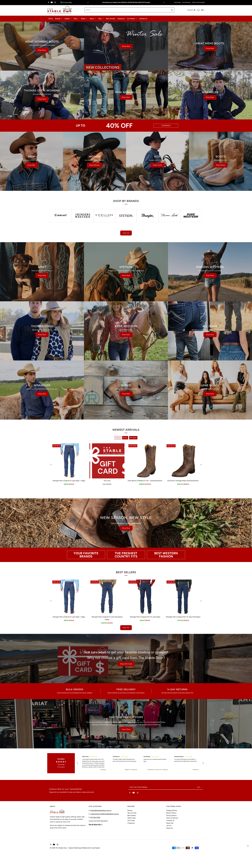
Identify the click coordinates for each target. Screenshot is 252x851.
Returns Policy (171, 813)
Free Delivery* (186, 2)
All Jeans (133, 438)
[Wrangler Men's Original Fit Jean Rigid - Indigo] (69, 461)
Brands (57, 19)
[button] (77, 763)
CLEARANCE (165, 125)
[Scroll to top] (248, 846)
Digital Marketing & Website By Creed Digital (84, 848)
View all (126, 233)
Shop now (42, 50)
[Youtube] (51, 3)
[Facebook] (48, 3)
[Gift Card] (107, 461)
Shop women (94, 165)
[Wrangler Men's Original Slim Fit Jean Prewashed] (183, 597)
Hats (99, 19)
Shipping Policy (171, 810)
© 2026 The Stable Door (58, 848)
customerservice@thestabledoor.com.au (104, 814)
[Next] (163, 2)
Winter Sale (131, 818)
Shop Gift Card (126, 664)
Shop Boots (220, 165)
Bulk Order (177, 2)
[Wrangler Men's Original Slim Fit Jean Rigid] (145, 597)
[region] (140, 763)
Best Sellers (131, 815)
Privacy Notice (171, 815)
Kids (75, 19)
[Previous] (88, 2)
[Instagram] (55, 3)
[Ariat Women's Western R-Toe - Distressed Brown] (145, 461)
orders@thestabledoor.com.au (100, 810)
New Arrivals (110, 19)
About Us (169, 828)
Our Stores (131, 19)
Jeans (92, 19)
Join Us (168, 825)
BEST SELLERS (126, 572)
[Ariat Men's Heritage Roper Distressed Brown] (183, 461)
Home (50, 19)
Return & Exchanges (198, 2)
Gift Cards (131, 820)
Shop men (31, 165)
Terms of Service (172, 818)
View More (126, 729)
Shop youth (157, 165)
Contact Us (143, 19)
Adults (67, 19)
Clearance (121, 19)
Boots (83, 19)
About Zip (169, 823)
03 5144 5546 (95, 817)
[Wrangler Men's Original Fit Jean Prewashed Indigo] (107, 597)
